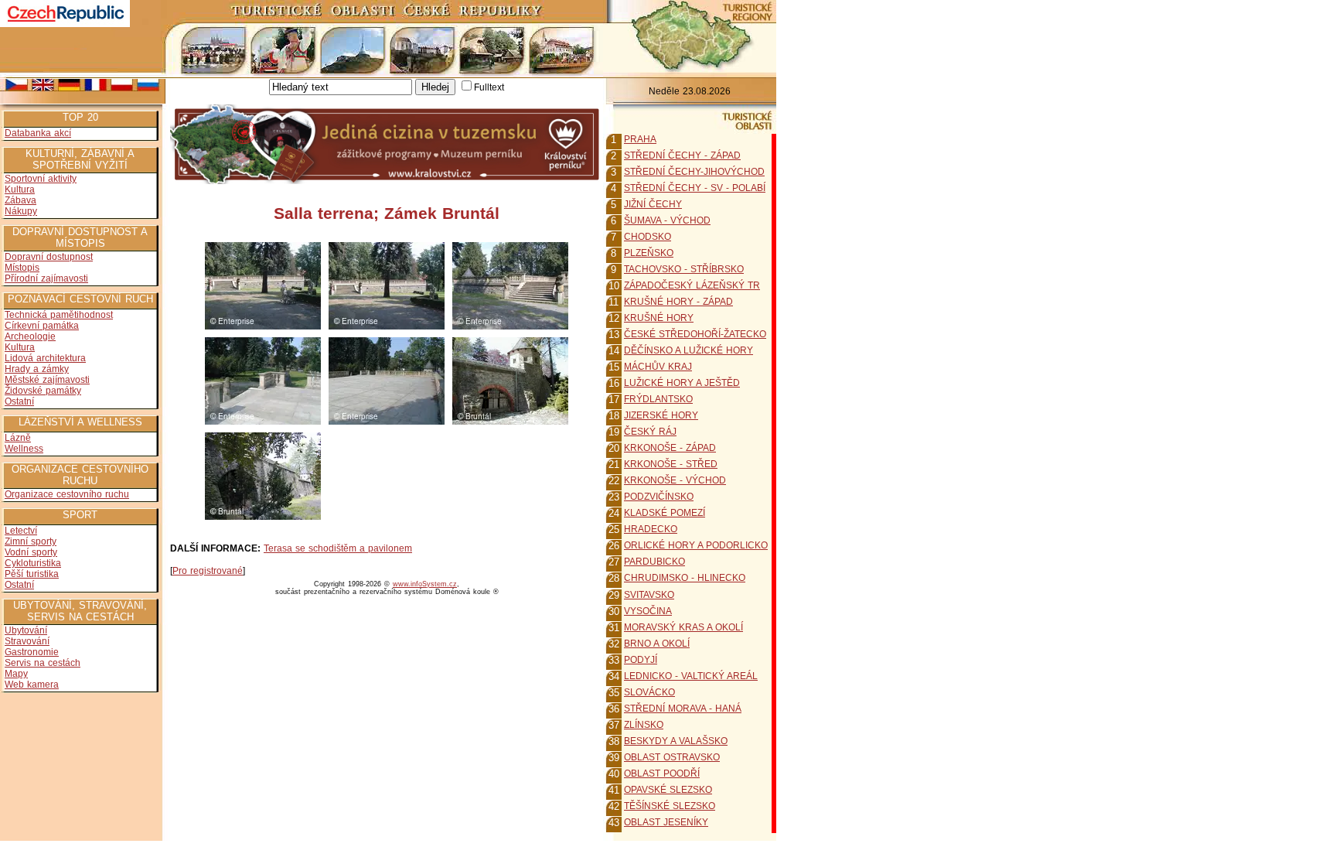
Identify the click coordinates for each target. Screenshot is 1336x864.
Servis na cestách (42, 662)
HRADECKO (650, 529)
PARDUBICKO (654, 561)
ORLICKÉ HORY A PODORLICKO (696, 545)
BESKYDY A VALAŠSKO (676, 741)
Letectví (21, 530)
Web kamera (32, 684)
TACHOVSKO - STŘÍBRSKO (684, 269)
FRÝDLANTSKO (658, 399)
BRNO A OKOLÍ (657, 643)
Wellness (24, 448)
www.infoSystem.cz (425, 584)
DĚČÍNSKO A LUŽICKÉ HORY (688, 350)
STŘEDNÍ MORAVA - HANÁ (682, 708)
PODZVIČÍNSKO (659, 496)
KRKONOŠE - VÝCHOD (675, 480)
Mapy (16, 673)
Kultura (20, 189)
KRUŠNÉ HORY (659, 317)
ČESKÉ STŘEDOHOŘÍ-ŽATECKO (695, 334)
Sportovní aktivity (41, 178)
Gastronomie (32, 652)
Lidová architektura (45, 358)
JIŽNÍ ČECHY (653, 204)
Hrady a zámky (37, 369)
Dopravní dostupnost (49, 256)
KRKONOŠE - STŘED (670, 464)
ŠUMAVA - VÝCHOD (667, 220)
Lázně (18, 437)
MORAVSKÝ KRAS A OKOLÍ (683, 627)
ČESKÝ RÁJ (650, 431)
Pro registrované (207, 570)
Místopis (22, 267)
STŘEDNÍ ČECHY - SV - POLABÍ (694, 188)
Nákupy (21, 211)
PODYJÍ (640, 659)
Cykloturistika (33, 563)
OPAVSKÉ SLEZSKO (668, 789)
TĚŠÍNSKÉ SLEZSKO (669, 806)
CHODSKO (647, 236)
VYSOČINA (648, 611)
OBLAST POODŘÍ (662, 773)
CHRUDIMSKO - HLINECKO (684, 577)
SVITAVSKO (649, 594)
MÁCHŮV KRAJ (658, 366)
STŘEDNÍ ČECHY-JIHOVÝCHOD (694, 171)
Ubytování (26, 630)
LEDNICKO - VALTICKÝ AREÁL (691, 676)
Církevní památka (42, 325)
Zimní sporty (30, 541)
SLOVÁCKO (649, 692)
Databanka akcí (38, 133)
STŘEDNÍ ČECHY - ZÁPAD (682, 155)
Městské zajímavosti (47, 379)
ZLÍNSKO (643, 724)
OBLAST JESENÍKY (666, 822)
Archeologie (30, 336)
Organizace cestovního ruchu (67, 494)
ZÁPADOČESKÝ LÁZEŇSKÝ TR (692, 285)
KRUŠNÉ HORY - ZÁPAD (678, 301)
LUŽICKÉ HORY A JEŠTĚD (682, 382)
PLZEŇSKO (648, 253)
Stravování (27, 641)
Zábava (20, 200)
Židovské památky (43, 390)
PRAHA (640, 139)
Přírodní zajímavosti (46, 278)
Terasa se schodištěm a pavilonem (338, 548)
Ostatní (19, 401)
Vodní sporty (31, 552)
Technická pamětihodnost (59, 314)
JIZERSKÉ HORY (661, 415)
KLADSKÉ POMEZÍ (664, 512)
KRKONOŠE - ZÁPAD (670, 447)
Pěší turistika (32, 574)
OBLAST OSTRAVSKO (672, 757)
